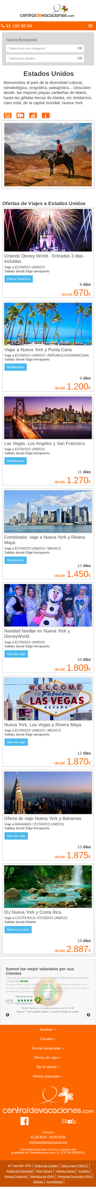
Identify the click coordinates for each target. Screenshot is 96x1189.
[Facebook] (25, 1120)
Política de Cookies (46, 1165)
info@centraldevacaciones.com (48, 1142)
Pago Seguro (44, 1171)
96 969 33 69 (57, 1136)
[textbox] (45, 48)
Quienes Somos (65, 1171)
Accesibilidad (54, 1181)
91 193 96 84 (39, 1136)
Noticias (38, 1181)
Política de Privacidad (19, 1171)
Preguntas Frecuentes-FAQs (74, 1176)
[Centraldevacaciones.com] (48, 10)
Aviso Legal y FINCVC (74, 1165)
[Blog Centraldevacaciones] (71, 1120)
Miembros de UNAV (42, 1176)
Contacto (83, 1171)
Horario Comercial (15, 1176)
